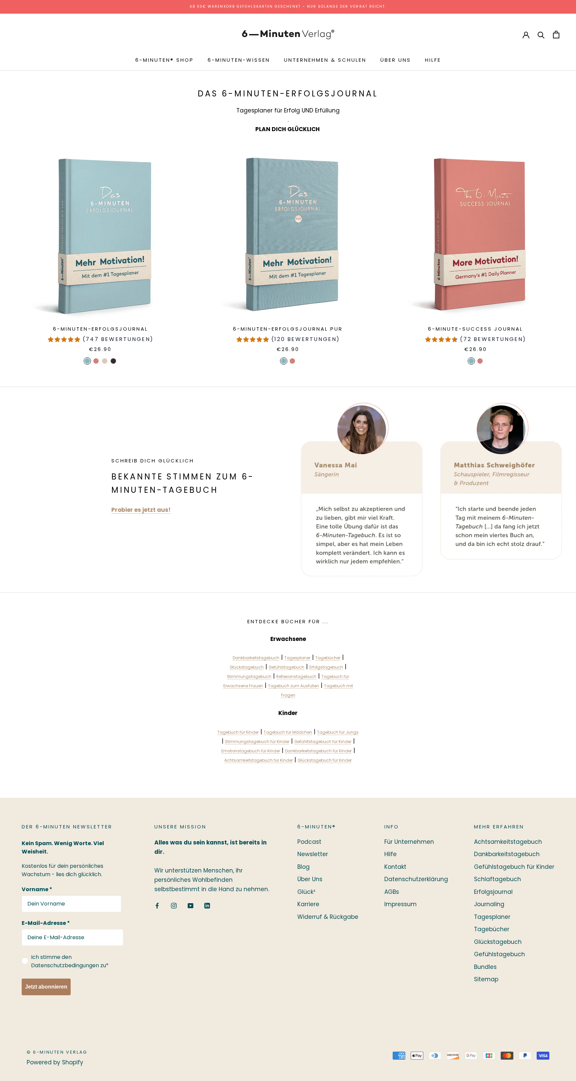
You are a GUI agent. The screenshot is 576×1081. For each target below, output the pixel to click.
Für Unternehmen (409, 842)
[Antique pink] (480, 361)
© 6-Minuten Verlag (57, 1052)
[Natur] (104, 361)
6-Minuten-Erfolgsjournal (100, 328)
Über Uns (395, 59)
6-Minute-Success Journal (475, 328)
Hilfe (433, 59)
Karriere (308, 904)
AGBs (391, 892)
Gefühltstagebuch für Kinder (322, 741)
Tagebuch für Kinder (238, 732)
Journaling (489, 904)
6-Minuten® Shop (164, 59)
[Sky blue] (471, 361)
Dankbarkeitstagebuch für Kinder (318, 751)
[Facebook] (157, 905)
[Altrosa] (96, 361)
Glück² (306, 892)
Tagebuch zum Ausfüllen (293, 686)
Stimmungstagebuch (249, 676)
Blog (303, 867)
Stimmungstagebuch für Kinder (257, 741)
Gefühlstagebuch (286, 667)
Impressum (400, 904)
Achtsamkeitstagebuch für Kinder (258, 760)
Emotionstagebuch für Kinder (250, 751)
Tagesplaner (297, 658)
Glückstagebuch (247, 667)
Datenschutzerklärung (416, 879)
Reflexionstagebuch (296, 676)
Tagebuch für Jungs (338, 732)
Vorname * (37, 889)
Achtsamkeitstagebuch (508, 842)
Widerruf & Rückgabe (327, 917)
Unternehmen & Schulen (325, 59)
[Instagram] (174, 905)
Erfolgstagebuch (326, 667)
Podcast (309, 842)
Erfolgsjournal (493, 892)
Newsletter (312, 854)
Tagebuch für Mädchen (288, 732)
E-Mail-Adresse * (46, 923)
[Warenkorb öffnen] (556, 34)
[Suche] (541, 34)
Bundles (485, 967)
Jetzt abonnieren (46, 987)
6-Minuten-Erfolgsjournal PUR (288, 328)
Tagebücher (327, 658)
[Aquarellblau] (87, 361)
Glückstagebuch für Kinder (325, 760)
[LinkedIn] (207, 905)
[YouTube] (190, 905)
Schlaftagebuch (497, 879)
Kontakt (395, 867)
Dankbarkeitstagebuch (256, 658)
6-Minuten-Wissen (239, 59)
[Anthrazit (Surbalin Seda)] (113, 361)
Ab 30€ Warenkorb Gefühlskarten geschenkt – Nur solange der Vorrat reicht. (288, 6)
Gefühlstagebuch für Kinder (514, 867)
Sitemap (486, 979)
